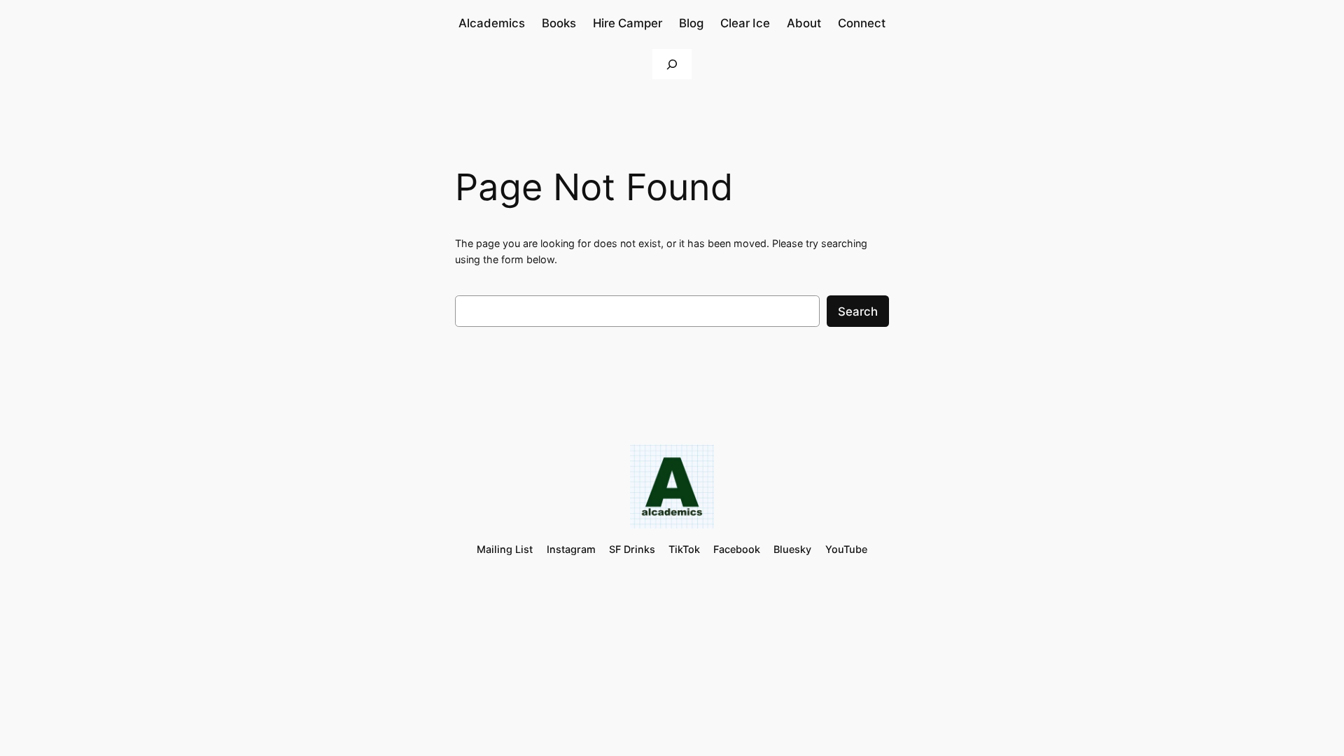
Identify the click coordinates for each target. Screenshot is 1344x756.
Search (858, 311)
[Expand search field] (672, 64)
